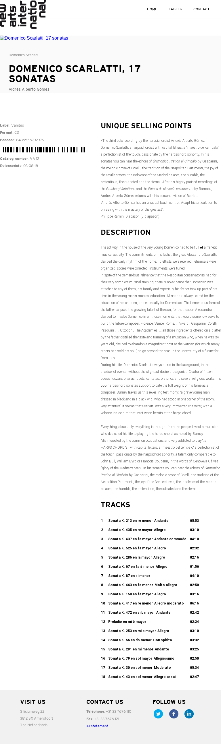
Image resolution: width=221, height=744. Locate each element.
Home (152, 9)
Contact (201, 9)
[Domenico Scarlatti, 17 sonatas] (46, 38)
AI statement (97, 726)
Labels (175, 9)
